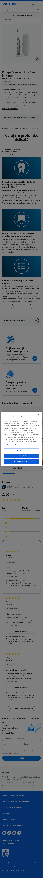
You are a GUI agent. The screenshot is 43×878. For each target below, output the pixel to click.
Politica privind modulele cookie (14, 445)
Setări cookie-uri (21, 451)
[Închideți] (37, 414)
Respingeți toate (21, 456)
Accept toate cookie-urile (20, 461)
